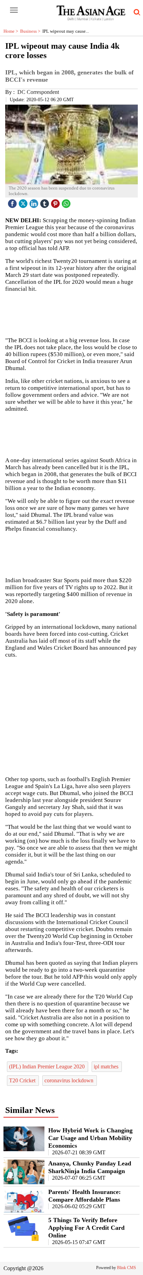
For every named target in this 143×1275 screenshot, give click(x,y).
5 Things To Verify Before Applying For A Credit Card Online (86, 1228)
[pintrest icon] (56, 202)
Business (31, 31)
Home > (11, 31)
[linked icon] (34, 202)
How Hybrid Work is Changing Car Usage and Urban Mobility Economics (90, 1138)
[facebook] (13, 202)
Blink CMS (126, 1267)
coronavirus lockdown (69, 1080)
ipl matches (107, 1066)
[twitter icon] (23, 202)
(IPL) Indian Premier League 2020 (47, 1066)
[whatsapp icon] (67, 202)
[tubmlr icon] (45, 202)
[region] (71, 716)
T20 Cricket (23, 1080)
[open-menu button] (13, 10)
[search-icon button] (136, 12)
